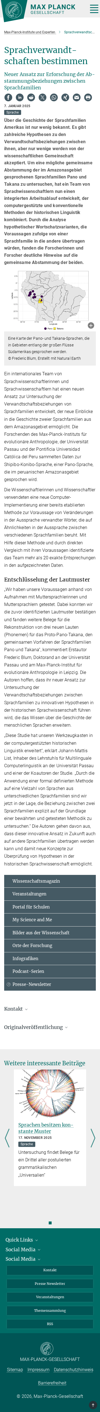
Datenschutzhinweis (73, 1369)
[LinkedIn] (20, 97)
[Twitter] (42, 97)
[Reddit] (31, 97)
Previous (7, 1138)
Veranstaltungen (29, 894)
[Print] (88, 97)
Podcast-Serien (28, 971)
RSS (50, 1324)
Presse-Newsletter (31, 984)
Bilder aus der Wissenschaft (40, 932)
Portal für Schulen (31, 907)
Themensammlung (50, 1310)
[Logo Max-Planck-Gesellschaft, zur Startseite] (42, 11)
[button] (91, 326)
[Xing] (65, 97)
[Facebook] (8, 97)
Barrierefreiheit (52, 1383)
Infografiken (25, 958)
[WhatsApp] (54, 97)
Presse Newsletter (50, 1284)
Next (93, 1138)
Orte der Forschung (32, 945)
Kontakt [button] (14, 1009)
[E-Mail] (76, 97)
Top (93, 1405)
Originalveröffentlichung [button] (34, 1027)
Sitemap (15, 1369)
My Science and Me (32, 919)
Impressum (38, 1369)
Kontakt (50, 1270)
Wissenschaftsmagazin (36, 881)
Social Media (21, 1249)
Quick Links (20, 1240)
